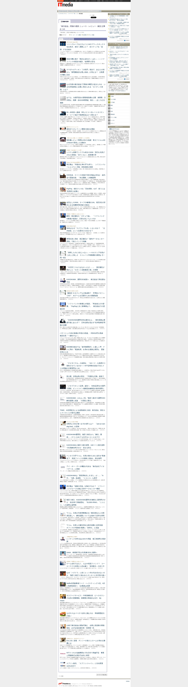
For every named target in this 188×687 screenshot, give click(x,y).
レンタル (113, 120)
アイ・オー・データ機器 (75, 34)
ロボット (113, 123)
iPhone (75, 11)
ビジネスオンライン (62, 13)
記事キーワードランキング (119, 94)
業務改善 (113, 114)
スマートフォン (89, 11)
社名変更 (85, 34)
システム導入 (87, 0)
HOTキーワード (119, 126)
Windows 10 (70, 11)
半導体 (112, 96)
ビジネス (72, 0)
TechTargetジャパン (121, 14)
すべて (61, 39)
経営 (76, 0)
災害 (112, 111)
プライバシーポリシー (82, 685)
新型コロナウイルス (82, 11)
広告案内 (70, 685)
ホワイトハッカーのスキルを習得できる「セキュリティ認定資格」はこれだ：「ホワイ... (119, 29)
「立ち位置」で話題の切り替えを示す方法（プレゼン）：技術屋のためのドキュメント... (119, 48)
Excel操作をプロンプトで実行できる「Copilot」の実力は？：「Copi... (119, 26)
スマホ (107, 0)
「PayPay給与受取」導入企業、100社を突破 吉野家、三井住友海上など (120, 68)
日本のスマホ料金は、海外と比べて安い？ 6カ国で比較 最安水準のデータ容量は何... (119, 61)
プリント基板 (113, 117)
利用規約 (128, 681)
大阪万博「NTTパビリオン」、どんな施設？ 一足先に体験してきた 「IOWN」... (120, 65)
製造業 (98, 0)
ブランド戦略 (91, 34)
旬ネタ (116, 0)
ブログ (121, 0)
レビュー (71, 39)
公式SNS (66, 685)
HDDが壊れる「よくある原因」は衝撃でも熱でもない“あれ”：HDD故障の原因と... (119, 23)
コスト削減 (113, 99)
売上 (112, 108)
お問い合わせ (75, 685)
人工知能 (99, 11)
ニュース (66, 0)
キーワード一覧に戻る (102, 674)
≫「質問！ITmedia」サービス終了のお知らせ (118, 90)
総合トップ (60, 0)
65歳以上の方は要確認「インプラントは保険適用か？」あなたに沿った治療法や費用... (119, 33)
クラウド (95, 11)
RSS (88, 685)
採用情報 (96, 685)
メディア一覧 (61, 685)
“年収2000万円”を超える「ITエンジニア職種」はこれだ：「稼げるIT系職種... (118, 20)
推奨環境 (100, 685)
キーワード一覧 (72, 13)
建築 (112, 105)
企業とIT (81, 0)
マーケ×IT (94, 0)
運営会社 (91, 685)
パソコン (112, 0)
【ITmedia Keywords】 (63, 11)
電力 (103, 0)
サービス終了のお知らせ (119, 82)
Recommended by (120, 40)
